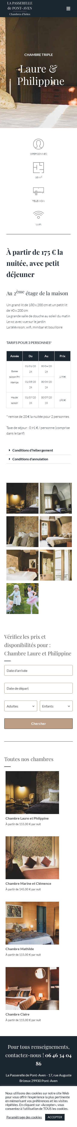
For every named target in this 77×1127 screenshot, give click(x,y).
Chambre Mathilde (20, 949)
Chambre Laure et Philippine (27, 818)
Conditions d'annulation (30, 459)
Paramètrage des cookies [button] (24, 1117)
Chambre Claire (18, 1014)
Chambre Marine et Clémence (28, 883)
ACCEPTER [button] (55, 1117)
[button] (38, 450)
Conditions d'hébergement (32, 450)
